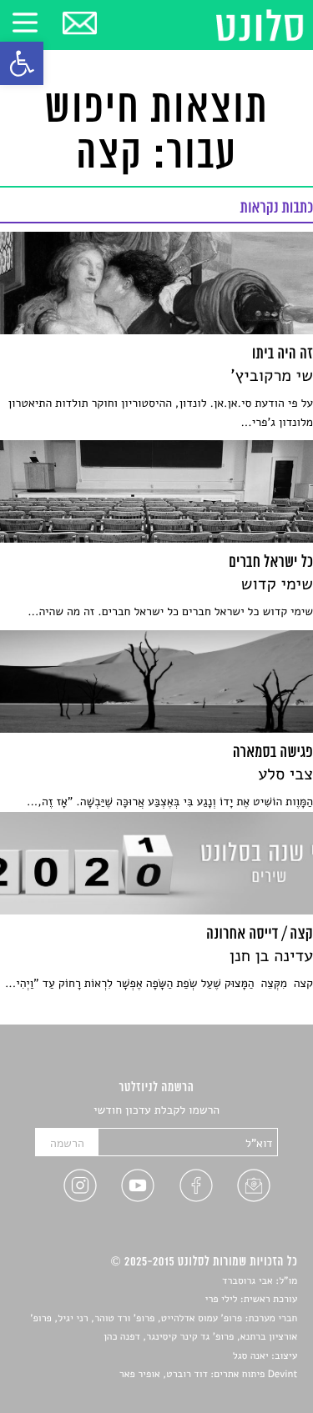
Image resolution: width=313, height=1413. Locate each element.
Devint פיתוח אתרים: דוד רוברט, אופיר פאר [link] (208, 1374)
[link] (21, 63)
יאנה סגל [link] (251, 1356)
